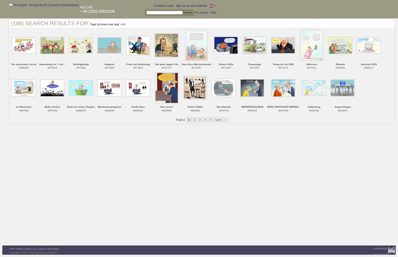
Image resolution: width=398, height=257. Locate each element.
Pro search (201, 12)
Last (218, 119)
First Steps (53, 249)
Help (214, 12)
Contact (41, 249)
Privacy (20, 249)
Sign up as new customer (191, 5)
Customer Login (164, 5)
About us (30, 249)
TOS (11, 249)
